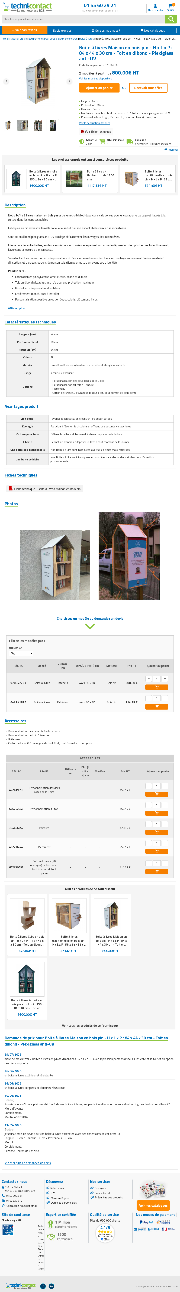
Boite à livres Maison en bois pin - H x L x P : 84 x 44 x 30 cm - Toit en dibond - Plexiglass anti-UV (111, 944)
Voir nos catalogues (153, 1205)
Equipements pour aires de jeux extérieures (53, 39)
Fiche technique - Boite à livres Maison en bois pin (47, 489)
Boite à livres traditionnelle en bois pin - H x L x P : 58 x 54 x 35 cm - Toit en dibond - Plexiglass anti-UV (158, 181)
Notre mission (57, 1188)
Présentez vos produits (109, 1197)
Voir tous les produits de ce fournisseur (90, 1025)
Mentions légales (59, 1198)
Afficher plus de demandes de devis (28, 1163)
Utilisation (15, 648)
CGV (52, 1193)
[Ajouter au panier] (156, 687)
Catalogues (100, 1188)
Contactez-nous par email (21, 1205)
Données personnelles (64, 1202)
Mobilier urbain (19, 39)
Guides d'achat (102, 1193)
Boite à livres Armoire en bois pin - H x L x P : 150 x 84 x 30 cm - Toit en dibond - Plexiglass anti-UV (43, 179)
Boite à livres (86, 39)
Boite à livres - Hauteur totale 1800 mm (100, 175)
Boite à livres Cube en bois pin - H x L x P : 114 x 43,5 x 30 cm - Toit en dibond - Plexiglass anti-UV (27, 942)
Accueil (5, 38)
